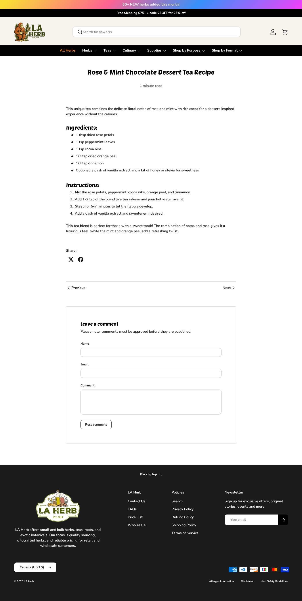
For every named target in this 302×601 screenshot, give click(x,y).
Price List (135, 517)
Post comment (96, 424)
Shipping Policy (184, 525)
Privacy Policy (182, 509)
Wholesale (137, 525)
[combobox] (156, 32)
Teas (107, 50)
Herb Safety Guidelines (274, 581)
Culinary (129, 50)
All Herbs (68, 50)
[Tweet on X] (71, 259)
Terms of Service (185, 533)
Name (84, 344)
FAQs (132, 509)
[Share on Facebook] (81, 259)
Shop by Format (225, 50)
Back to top (149, 474)
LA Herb (29, 581)
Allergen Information (221, 581)
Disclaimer (247, 581)
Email (84, 364)
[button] (285, 32)
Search (177, 501)
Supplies (154, 50)
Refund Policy (183, 517)
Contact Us (136, 501)
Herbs (87, 50)
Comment (87, 385)
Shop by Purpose (187, 50)
